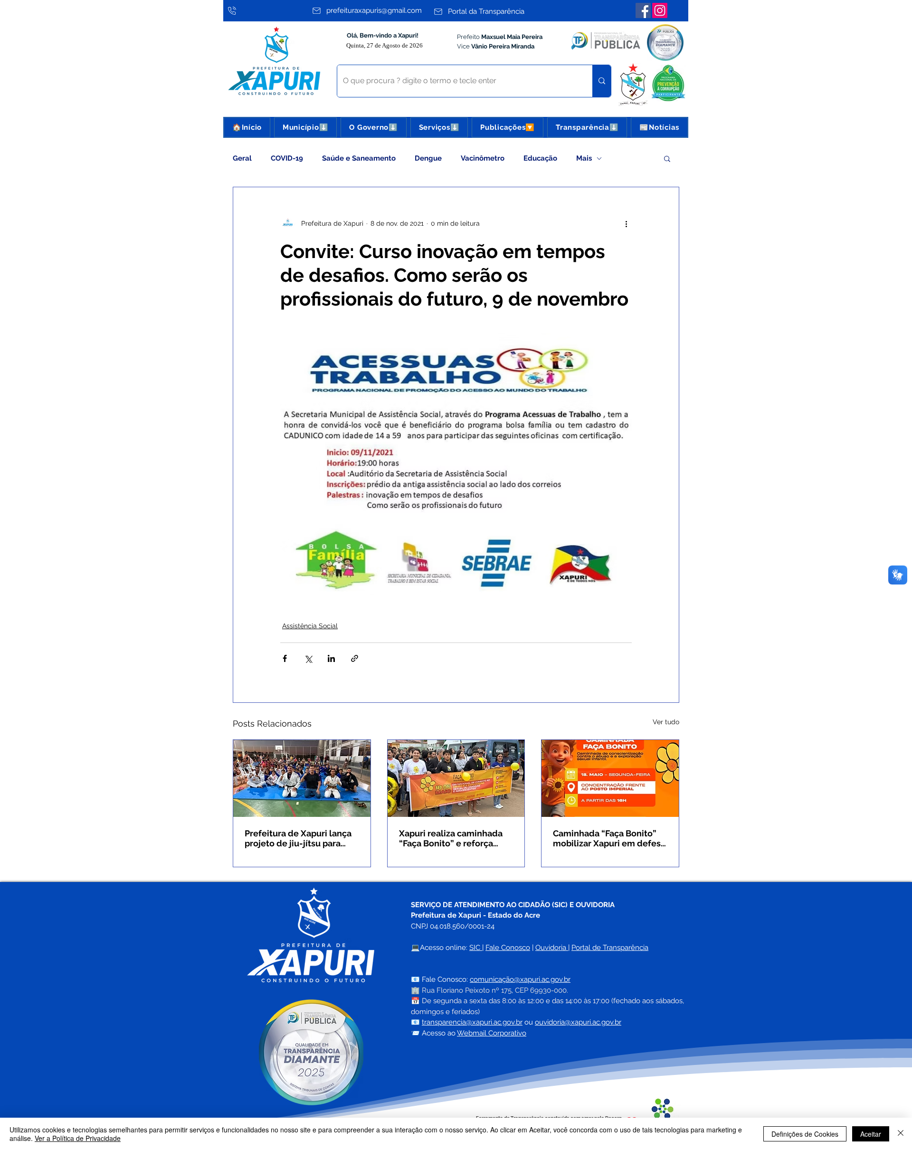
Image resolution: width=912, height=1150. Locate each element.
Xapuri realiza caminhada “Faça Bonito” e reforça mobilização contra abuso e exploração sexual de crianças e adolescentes (455, 838)
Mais (584, 158)
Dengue (428, 158)
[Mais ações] (626, 223)
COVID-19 (287, 158)
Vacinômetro (482, 158)
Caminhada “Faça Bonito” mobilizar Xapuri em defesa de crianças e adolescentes (609, 838)
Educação (540, 158)
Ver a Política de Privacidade (78, 1138)
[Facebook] (643, 10)
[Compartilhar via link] (354, 658)
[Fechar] (900, 1133)
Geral (242, 158)
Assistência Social (310, 626)
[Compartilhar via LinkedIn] (331, 658)
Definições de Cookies (804, 1134)
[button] (305, 127)
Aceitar (870, 1134)
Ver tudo (666, 722)
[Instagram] (659, 10)
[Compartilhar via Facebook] (284, 658)
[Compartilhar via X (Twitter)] (308, 658)
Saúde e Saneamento (359, 158)
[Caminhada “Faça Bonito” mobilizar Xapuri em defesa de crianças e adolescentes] (610, 778)
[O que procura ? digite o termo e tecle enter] (601, 81)
